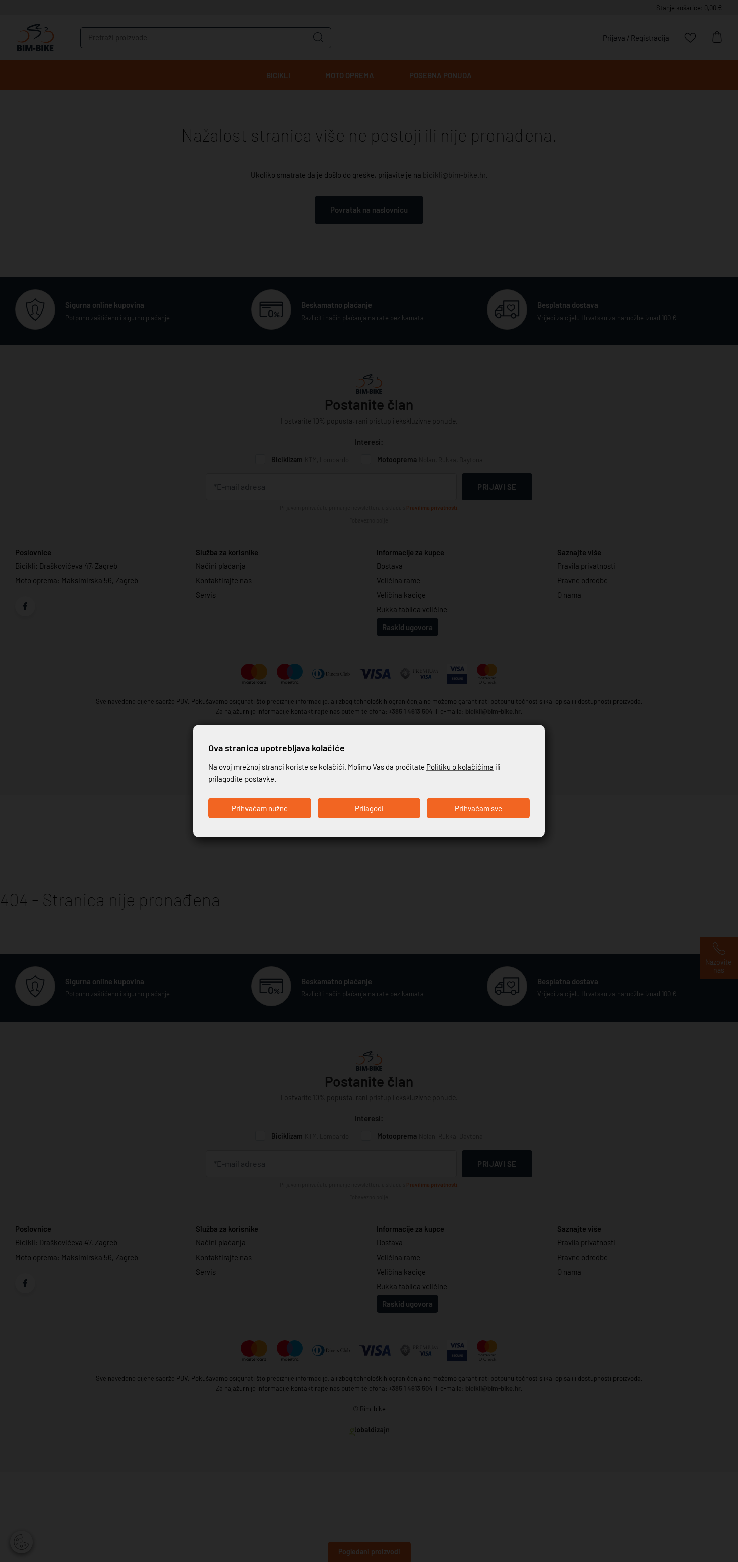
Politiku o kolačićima (460, 766)
